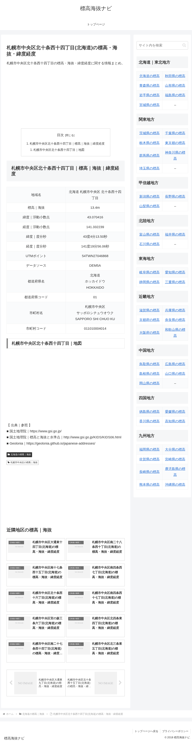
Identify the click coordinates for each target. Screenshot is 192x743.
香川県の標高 (149, 421)
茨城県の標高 (149, 133)
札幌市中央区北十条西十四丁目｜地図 (58, 149)
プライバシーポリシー (175, 731)
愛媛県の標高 (175, 412)
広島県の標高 (175, 364)
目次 (60, 135)
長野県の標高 (175, 196)
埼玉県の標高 (149, 168)
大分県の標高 (175, 449)
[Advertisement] (66, 97)
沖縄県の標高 (175, 484)
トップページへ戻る (146, 731)
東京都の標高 (175, 143)
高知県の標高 (175, 421)
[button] (184, 45)
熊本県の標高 (149, 484)
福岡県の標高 (149, 449)
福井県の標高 (175, 234)
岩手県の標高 (149, 95)
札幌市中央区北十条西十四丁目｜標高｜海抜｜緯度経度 (67, 143)
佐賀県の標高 (149, 459)
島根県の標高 (149, 374)
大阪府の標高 (149, 333)
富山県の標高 (149, 234)
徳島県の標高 (149, 412)
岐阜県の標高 (149, 272)
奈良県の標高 (175, 320)
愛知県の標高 (175, 272)
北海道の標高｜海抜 (21, 454)
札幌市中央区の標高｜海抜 (24, 462)
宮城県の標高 (149, 105)
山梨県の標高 (149, 206)
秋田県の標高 (175, 76)
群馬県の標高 (149, 155)
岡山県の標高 (149, 383)
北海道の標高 (149, 76)
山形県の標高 (175, 85)
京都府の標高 (149, 320)
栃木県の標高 (149, 143)
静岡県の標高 (149, 282)
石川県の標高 (149, 244)
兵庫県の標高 (175, 310)
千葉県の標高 (175, 133)
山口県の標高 (175, 374)
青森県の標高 (149, 85)
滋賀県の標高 (149, 310)
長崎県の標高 (149, 472)
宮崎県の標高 (175, 459)
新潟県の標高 (149, 196)
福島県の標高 (175, 95)
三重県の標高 (175, 282)
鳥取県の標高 (149, 364)
